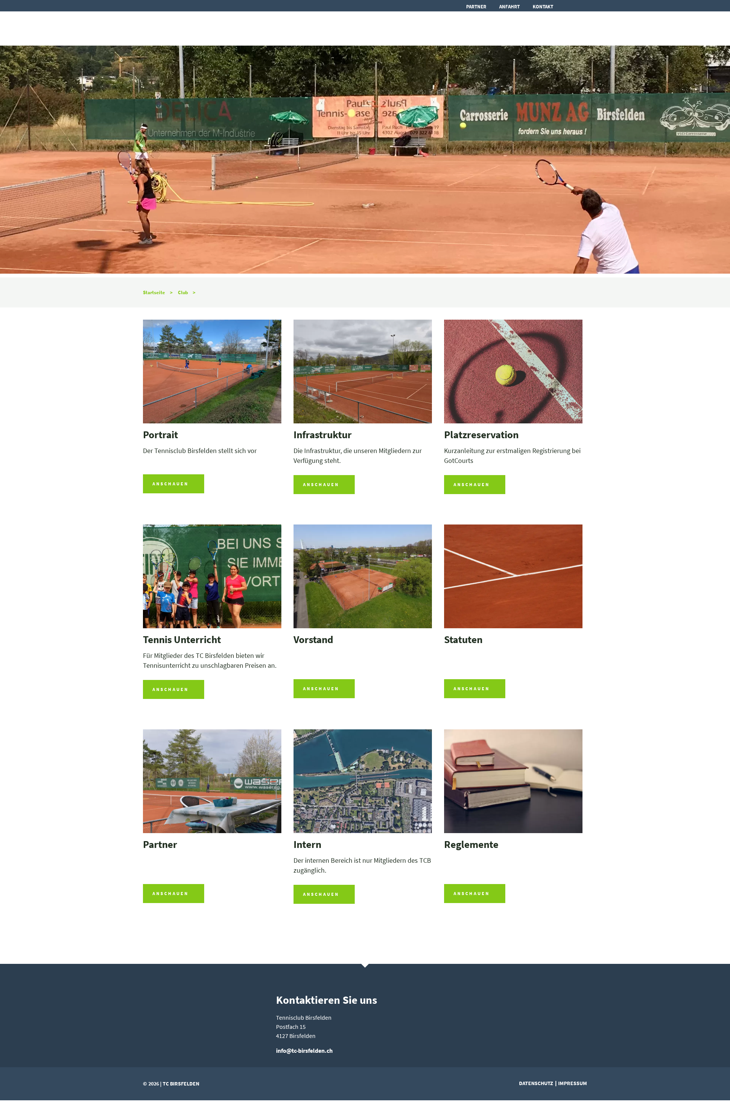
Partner (476, 6)
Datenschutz (536, 1083)
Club (387, 28)
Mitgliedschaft (547, 28)
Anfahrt (509, 6)
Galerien (482, 28)
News (313, 28)
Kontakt (543, 6)
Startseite (154, 292)
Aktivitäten (431, 28)
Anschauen (170, 484)
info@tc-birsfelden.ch (304, 1050)
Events (351, 28)
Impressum (572, 1083)
